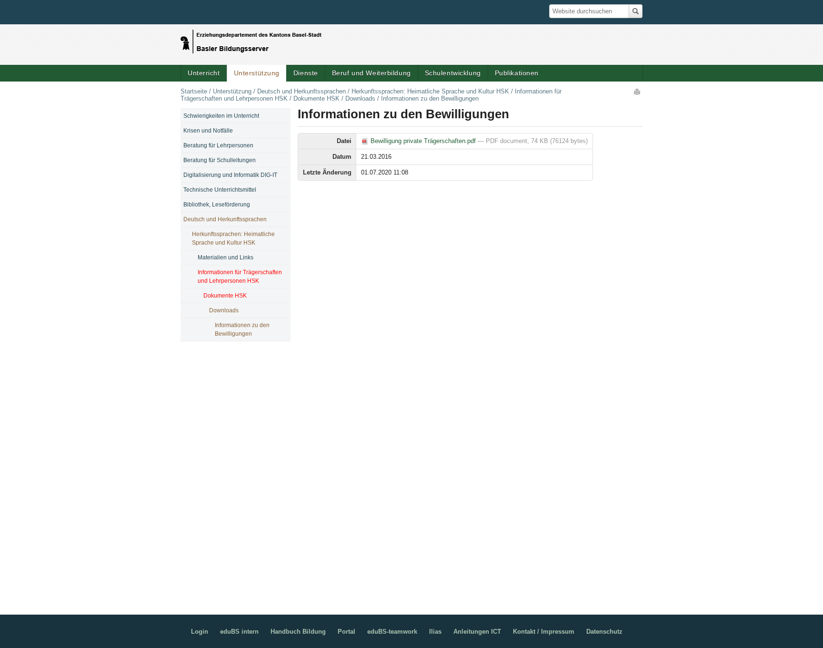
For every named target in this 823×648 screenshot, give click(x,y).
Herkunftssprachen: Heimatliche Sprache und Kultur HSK (430, 91)
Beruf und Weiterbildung (371, 73)
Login (199, 631)
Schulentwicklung (453, 73)
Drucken (637, 91)
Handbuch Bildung (298, 631)
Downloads (360, 98)
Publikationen (517, 73)
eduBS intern (239, 631)
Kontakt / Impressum (543, 631)
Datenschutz (604, 631)
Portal (346, 631)
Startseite (194, 91)
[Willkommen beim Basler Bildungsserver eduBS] (251, 39)
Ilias (435, 631)
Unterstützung (257, 73)
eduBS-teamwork (392, 631)
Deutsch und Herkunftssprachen (301, 91)
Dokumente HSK (316, 98)
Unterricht (204, 73)
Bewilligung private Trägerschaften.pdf (423, 140)
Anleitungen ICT (477, 631)
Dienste (305, 73)
